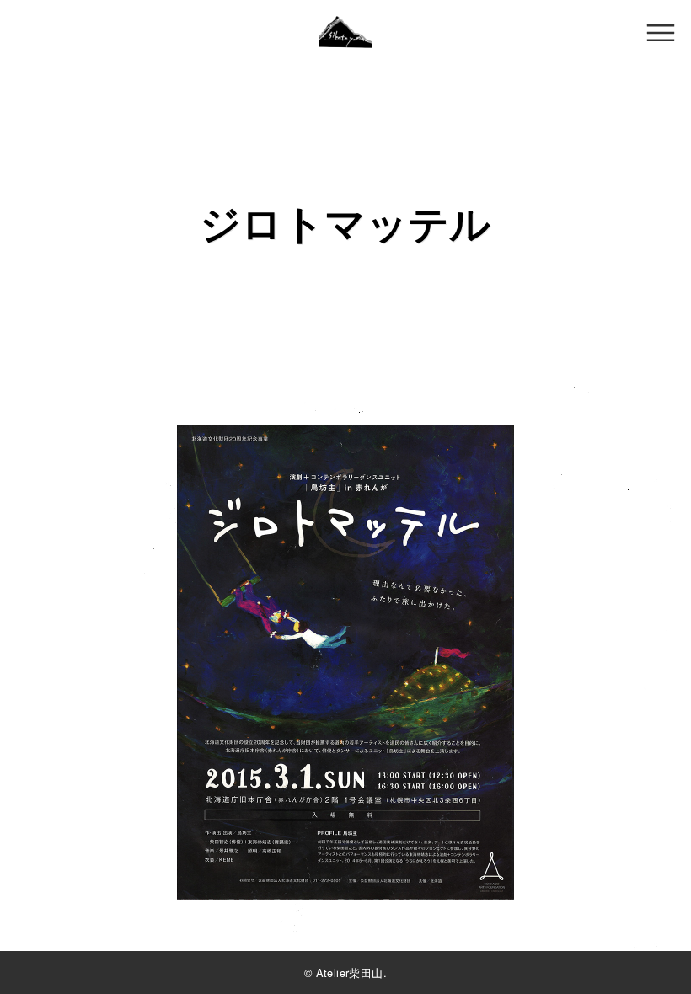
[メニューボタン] (661, 33)
